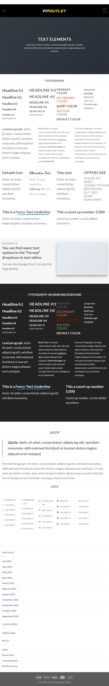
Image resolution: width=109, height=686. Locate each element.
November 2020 (10, 605)
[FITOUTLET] (54, 10)
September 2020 (10, 616)
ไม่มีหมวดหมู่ (8, 633)
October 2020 (9, 610)
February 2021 (9, 588)
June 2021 (7, 566)
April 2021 (7, 577)
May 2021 (7, 572)
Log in (5, 649)
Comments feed (10, 660)
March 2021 (8, 583)
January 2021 (8, 594)
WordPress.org (9, 666)
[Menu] (4, 10)
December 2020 (10, 599)
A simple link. (48, 161)
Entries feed (8, 655)
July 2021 (6, 561)
